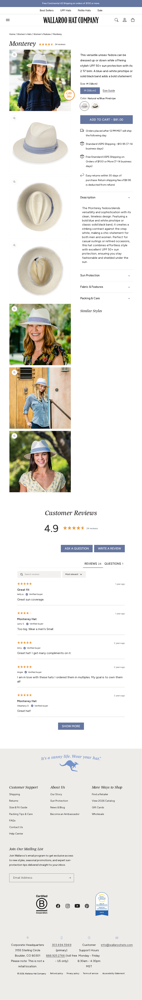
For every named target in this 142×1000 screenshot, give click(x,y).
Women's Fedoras (42, 34)
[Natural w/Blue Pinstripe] (84, 106)
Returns (13, 800)
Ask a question (77, 548)
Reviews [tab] (93, 563)
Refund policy (56, 973)
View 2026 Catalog (103, 800)
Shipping (14, 794)
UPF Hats (65, 10)
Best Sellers (47, 10)
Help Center (16, 833)
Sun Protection (59, 800)
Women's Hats (24, 34)
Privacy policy (73, 973)
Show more (71, 726)
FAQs (12, 820)
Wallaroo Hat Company (35, 973)
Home (12, 34)
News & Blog (57, 807)
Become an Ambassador (65, 814)
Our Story (56, 794)
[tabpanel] (71, 652)
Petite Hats (84, 10)
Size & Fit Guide (18, 807)
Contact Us (16, 827)
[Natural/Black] (95, 106)
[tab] (114, 564)
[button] (8, 20)
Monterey (57, 34)
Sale (99, 10)
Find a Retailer (100, 794)
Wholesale (98, 814)
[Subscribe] (70, 877)
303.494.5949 (61, 945)
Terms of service (90, 973)
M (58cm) (90, 90)
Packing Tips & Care (21, 814)
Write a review (109, 548)
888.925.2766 (55, 955)
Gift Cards (98, 807)
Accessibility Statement (113, 973)
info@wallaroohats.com (117, 945)
